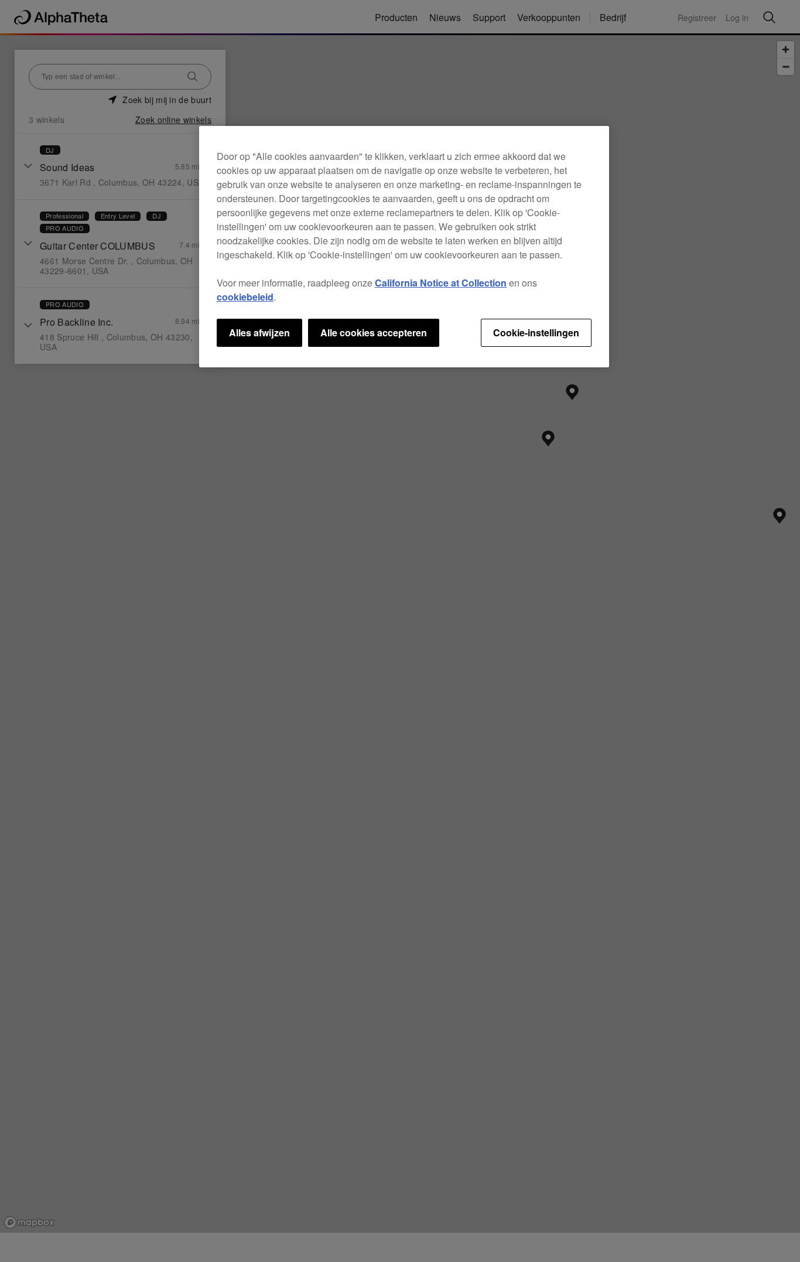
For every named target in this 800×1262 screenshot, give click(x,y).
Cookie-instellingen (536, 332)
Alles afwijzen (259, 332)
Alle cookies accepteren (373, 332)
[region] (404, 246)
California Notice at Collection (441, 282)
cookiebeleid (245, 296)
